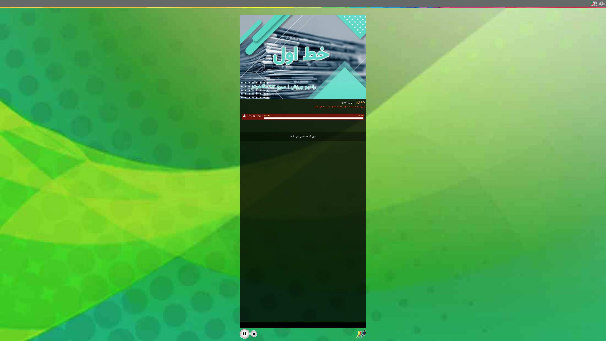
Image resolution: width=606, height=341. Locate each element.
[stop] (254, 334)
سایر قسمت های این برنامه (303, 136)
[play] (244, 333)
